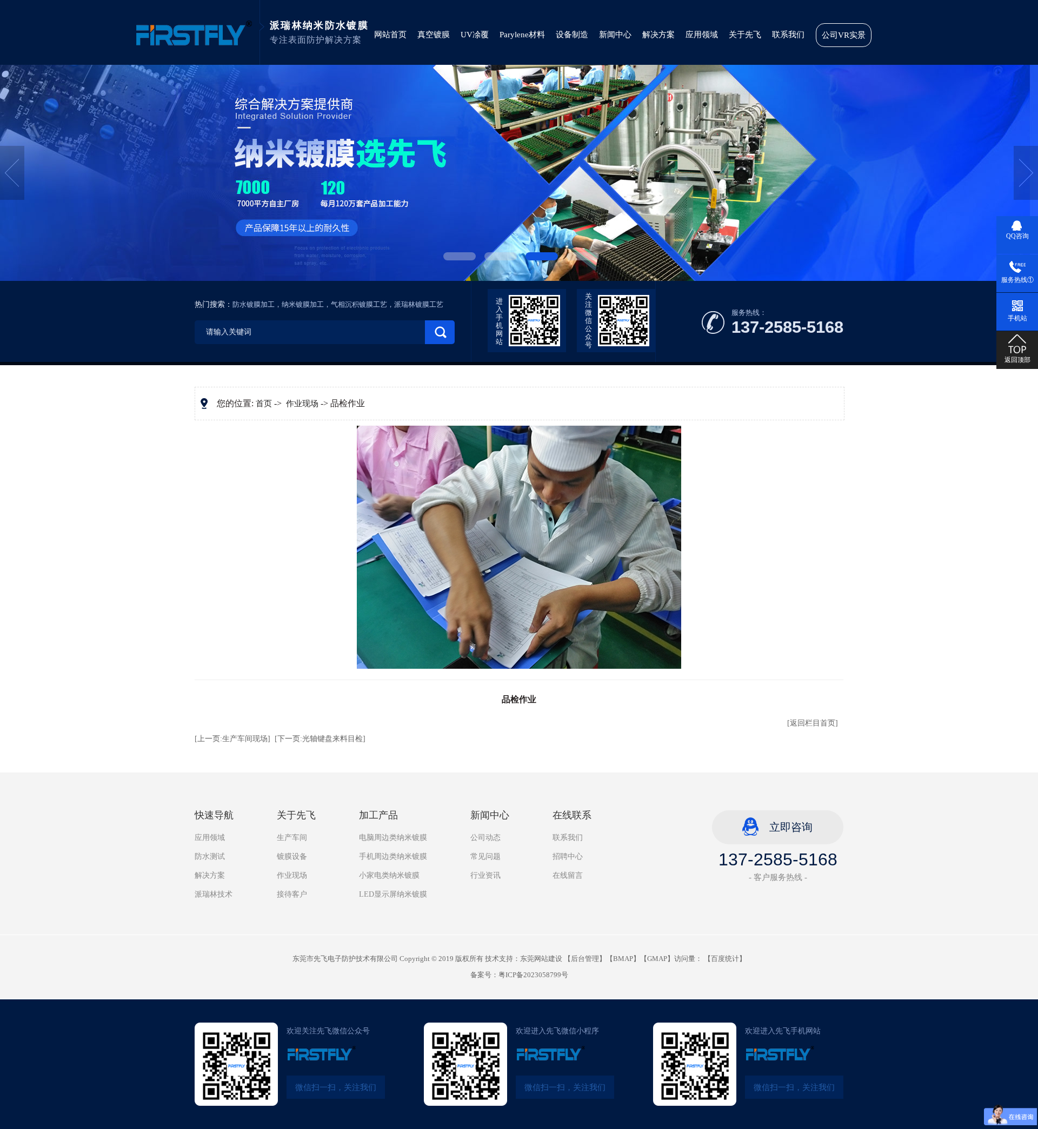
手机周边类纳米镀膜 (393, 856)
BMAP (623, 959)
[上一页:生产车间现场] (232, 739)
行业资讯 (485, 875)
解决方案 (658, 34)
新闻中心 (615, 34)
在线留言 (568, 875)
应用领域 (702, 34)
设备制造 (572, 34)
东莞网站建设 (541, 959)
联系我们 (788, 34)
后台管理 (585, 959)
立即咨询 (791, 827)
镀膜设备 (292, 856)
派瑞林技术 (213, 894)
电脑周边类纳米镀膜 (393, 838)
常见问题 (485, 856)
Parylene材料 (522, 34)
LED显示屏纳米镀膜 (393, 894)
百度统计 (725, 959)
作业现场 (302, 403)
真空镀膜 (433, 34)
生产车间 (292, 838)
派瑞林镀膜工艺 (418, 304)
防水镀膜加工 (253, 304)
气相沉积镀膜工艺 (359, 304)
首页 (264, 403)
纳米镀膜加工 (303, 304)
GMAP (657, 959)
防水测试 (210, 856)
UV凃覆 (475, 34)
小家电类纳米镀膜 (389, 875)
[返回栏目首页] (812, 723)
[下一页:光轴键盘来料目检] (320, 739)
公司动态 (485, 838)
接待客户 (292, 894)
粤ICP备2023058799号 (533, 975)
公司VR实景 (844, 35)
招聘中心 (568, 856)
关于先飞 (745, 34)
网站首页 (390, 34)
